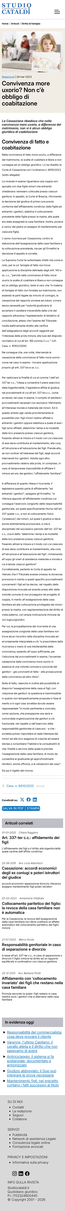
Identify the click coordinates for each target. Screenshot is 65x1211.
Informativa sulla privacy (30, 1162)
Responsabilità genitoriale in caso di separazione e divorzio (31, 947)
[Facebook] (29, 799)
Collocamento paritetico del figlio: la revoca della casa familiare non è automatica (31, 908)
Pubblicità (19, 1135)
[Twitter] (22, 799)
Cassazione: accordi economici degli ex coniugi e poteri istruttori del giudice (31, 873)
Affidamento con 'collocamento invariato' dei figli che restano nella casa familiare (32, 983)
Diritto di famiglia (31, 23)
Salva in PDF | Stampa (21, 808)
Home (5, 23)
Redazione (8, 76)
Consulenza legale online (31, 1143)
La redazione (22, 1111)
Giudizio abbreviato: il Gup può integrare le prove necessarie (31, 1073)
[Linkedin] (35, 799)
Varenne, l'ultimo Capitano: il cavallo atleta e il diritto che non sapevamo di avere (32, 1046)
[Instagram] (14, 1173)
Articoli (15, 23)
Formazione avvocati (27, 1147)
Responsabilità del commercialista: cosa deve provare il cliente (34, 1034)
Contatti (18, 1107)
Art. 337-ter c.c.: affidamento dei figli (30, 839)
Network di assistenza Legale (34, 1139)
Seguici (18, 1115)
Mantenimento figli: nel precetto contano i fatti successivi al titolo (33, 1083)
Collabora (19, 1119)
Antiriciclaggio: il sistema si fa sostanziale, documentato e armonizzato (30, 1060)
